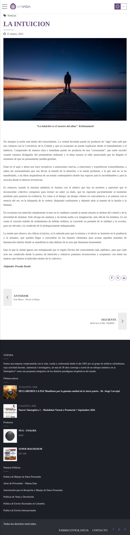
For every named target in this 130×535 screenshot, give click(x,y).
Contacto (99, 530)
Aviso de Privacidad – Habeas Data (20, 483)
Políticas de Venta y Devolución (18, 497)
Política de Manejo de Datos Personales (22, 477)
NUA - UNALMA (27, 430)
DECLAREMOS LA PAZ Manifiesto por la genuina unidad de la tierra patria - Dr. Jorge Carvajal (69, 391)
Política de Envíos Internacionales (19, 510)
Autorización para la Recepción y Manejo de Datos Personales (33, 490)
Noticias (11, 15)
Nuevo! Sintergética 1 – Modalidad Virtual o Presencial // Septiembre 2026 (57, 410)
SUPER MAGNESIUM (30, 449)
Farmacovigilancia (74, 530)
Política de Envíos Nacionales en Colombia (24, 503)
